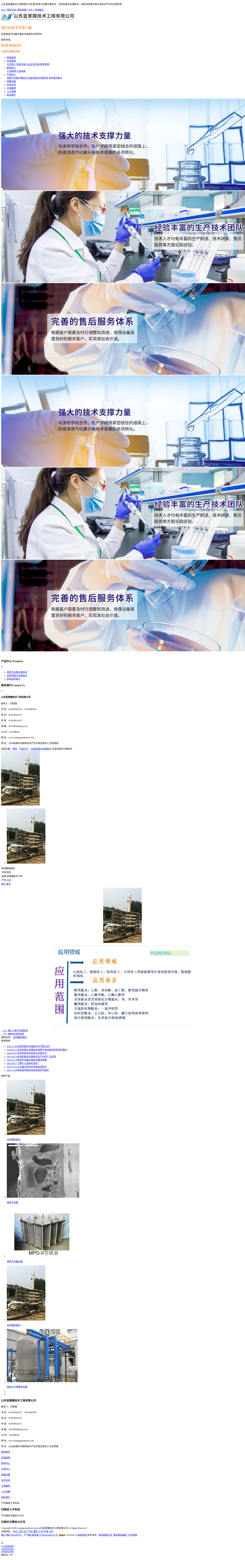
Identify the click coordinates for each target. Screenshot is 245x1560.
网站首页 (11, 57)
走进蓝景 (11, 61)
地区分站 (11, 10)
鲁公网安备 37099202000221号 (42, 1535)
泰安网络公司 (105, 1535)
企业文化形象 (33, 64)
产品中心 (11, 74)
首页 (14, 749)
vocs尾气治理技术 (14, 1030)
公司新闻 (11, 71)
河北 (30, 1531)
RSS (3, 10)
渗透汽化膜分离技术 (17, 78)
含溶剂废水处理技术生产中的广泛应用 (31, 1056)
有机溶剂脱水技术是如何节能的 (28, 1070)
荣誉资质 (44, 64)
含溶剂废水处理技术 (38, 78)
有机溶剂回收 (12, 1034)
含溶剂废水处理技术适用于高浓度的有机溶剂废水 (37, 1050)
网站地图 (22, 10)
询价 (3, 884)
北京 (51, 1531)
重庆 (35, 1531)
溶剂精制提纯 (20, 1037)
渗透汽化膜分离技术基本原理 (27, 1060)
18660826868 (7, 1549)
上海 (41, 1531)
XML (30, 10)
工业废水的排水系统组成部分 (27, 1067)
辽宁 (25, 1531)
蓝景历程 (21, 64)
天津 (46, 1531)
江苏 (20, 1531)
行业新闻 (21, 71)
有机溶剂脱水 (55, 78)
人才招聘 (11, 91)
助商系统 (82, 1535)
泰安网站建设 (120, 1535)
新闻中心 (11, 68)
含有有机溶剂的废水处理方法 (27, 1053)
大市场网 (132, 1535)
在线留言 (39, 10)
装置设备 (11, 81)
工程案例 (11, 88)
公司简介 (11, 64)
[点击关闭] (1, 1540)
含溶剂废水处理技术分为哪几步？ (29, 1046)
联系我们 (11, 95)
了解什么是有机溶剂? (23, 1063)
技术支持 (11, 85)
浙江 (15, 1531)
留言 (8, 884)
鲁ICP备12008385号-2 (11, 1535)
